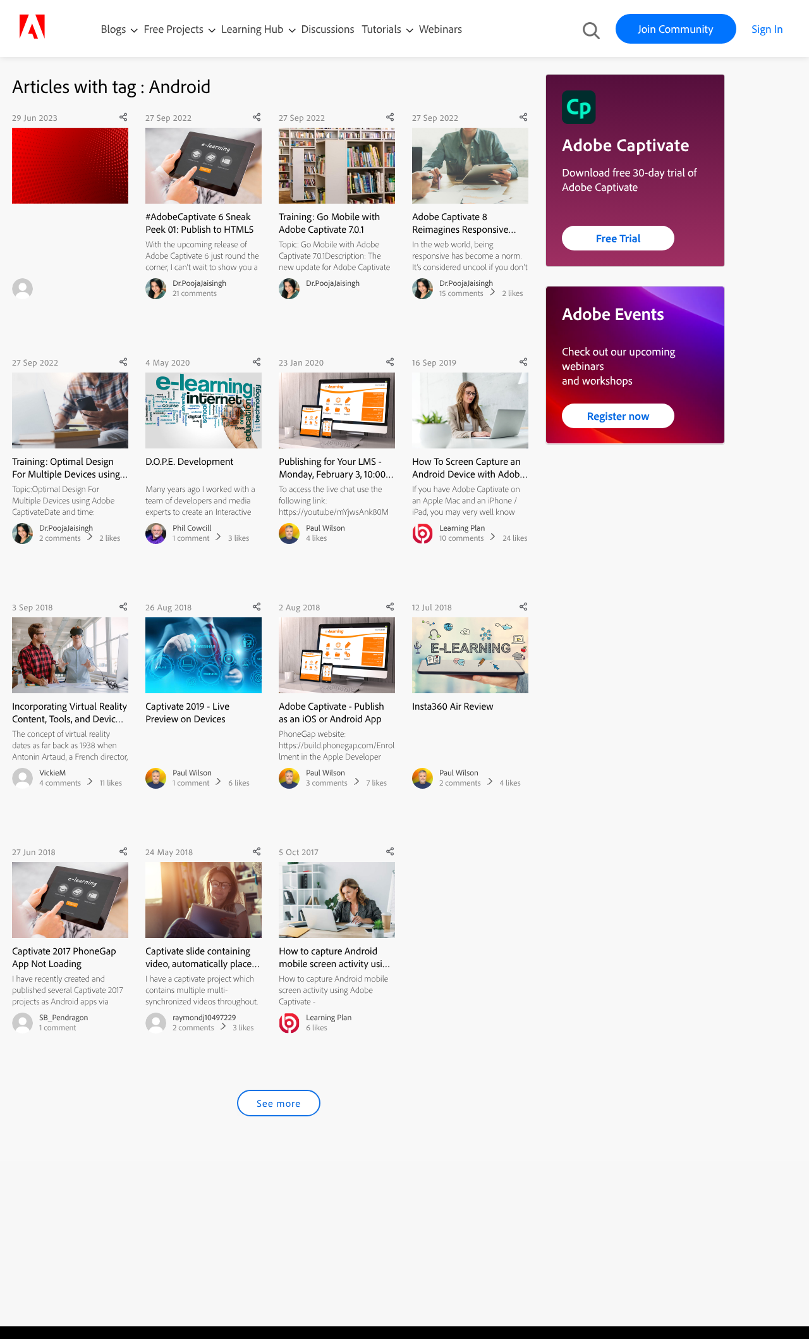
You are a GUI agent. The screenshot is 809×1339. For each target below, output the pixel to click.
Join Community (676, 29)
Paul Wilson (325, 528)
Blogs (113, 29)
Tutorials (383, 29)
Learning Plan (462, 528)
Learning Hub (253, 29)
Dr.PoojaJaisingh (199, 283)
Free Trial (618, 238)
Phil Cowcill (192, 528)
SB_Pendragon (63, 1018)
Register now (618, 416)
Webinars (440, 29)
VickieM (52, 773)
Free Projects (174, 29)
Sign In (767, 29)
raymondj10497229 (204, 1018)
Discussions (328, 29)
